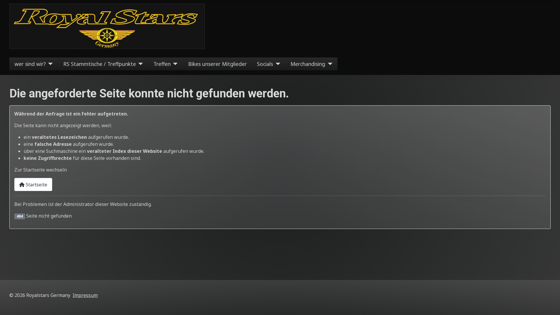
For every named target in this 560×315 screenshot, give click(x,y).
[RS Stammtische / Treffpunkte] (139, 64)
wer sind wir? (30, 63)
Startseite (35, 184)
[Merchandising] (328, 64)
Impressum (85, 295)
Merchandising (307, 63)
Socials (265, 63)
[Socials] (276, 64)
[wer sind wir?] (49, 64)
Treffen (162, 63)
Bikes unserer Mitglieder (217, 63)
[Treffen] (174, 64)
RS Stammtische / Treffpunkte (99, 63)
